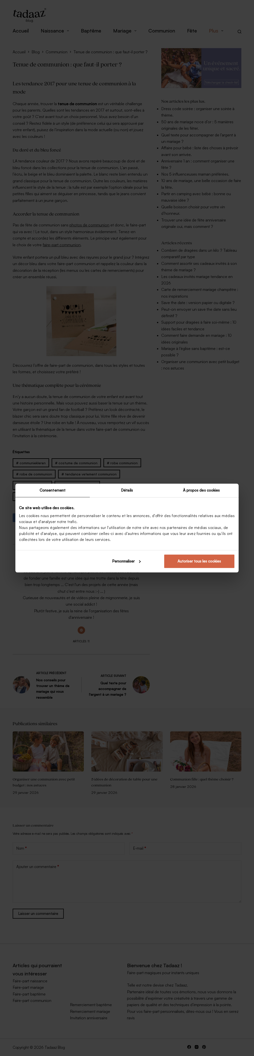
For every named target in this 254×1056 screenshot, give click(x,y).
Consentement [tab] (52, 490)
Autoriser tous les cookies (199, 561)
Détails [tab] (127, 490)
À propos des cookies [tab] (201, 490)
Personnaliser (123, 561)
